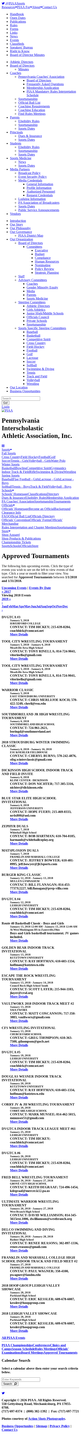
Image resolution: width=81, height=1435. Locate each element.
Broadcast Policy (29, 173)
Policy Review (44, 269)
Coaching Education (31, 110)
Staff (21, 276)
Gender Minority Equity (42, 287)
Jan (4, 606)
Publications (18, 21)
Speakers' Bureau (21, 47)
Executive (41, 250)
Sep (49, 606)
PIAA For (23, 7)
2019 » (6, 599)
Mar (15, 606)
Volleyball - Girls (39, 460)
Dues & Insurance (30, 136)
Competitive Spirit (38, 339)
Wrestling (33, 383)
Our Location (19, 387)
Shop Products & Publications (21, 538)
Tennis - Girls (19, 460)
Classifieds (17, 43)
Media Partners (20, 169)
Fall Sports (9, 453)
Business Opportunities (25, 391)
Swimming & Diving (40, 369)
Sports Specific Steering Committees (42, 328)
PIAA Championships (17, 1345)
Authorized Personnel (41, 191)
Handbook (17, 14)
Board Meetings (32, 1352)
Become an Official (41, 509)
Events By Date (40, 588)
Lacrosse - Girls (49, 479)
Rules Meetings (45, 1349)
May (27, 606)
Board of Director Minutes (27, 55)
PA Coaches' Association (18, 501)
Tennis (31, 372)
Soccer (31, 361)
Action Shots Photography (46, 1418)
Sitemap (41, 1426)
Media (31, 291)
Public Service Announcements (38, 210)
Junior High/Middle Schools (45, 313)
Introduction (18, 220)
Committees (34, 246)
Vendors (15, 213)
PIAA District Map (30, 235)
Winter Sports (11, 464)
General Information (40, 184)
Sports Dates (26, 128)
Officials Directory (42, 516)
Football (32, 350)
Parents (15, 117)
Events (14, 40)
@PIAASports (15, 3)
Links (13, 32)
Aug (43, 606)
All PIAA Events (13, 1338)
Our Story (16, 224)
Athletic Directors (21, 62)
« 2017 (6, 591)
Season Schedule (23, 1349)
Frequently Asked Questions (45, 84)
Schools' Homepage (15, 494)
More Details (19, 634)
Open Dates (18, 18)
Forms (14, 29)
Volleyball (33, 380)
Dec (65, 606)
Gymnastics (58, 468)
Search (8, 1383)
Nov (60, 606)
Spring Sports (11, 475)
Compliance (43, 258)
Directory (53, 494)
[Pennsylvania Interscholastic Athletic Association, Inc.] (7, 410)
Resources (8, 7)
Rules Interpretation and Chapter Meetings (29, 527)
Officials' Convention (16, 520)
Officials (7, 505)
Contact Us (49, 7)
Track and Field (37, 376)
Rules (13, 25)
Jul (38, 606)
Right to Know (20, 51)
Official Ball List (29, 102)
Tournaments (62, 501)
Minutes (23, 69)
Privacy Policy (60, 1426)
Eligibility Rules (28, 121)
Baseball (32, 332)
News (14, 36)
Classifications (37, 494)
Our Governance (21, 232)
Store (5, 531)
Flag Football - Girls (26, 479)
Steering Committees (31, 302)
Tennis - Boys (21, 486)
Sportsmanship (28, 99)
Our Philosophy (20, 228)
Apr (21, 606)
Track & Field (39, 486)
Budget (39, 254)
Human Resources (47, 261)
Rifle (32, 472)
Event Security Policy (32, 176)
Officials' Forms (40, 520)
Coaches (15, 73)
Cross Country (36, 343)
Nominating (42, 265)
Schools (7, 490)
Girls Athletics (36, 309)
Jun (33, 606)
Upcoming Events (14, 588)
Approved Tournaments (60, 1352)
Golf (30, 354)
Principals (16, 132)
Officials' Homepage (15, 509)
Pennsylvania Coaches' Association (41, 76)
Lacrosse (32, 358)
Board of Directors (22, 65)
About (36, 7)
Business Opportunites (17, 1426)
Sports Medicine (20, 158)
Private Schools (37, 320)
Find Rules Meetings (31, 113)
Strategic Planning (47, 272)
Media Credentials (30, 180)
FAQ (5, 516)
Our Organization (21, 239)
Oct (54, 606)
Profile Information (39, 188)
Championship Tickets (16, 542)
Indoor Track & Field (15, 472)
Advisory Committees (32, 280)
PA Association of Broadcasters (38, 202)
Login (6, 407)
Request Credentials (40, 195)
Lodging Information (32, 199)
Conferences (41, 1345)
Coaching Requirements (34, 106)
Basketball (33, 335)
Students (15, 143)
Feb (9, 606)
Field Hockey (35, 346)
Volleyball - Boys (59, 486)
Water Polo (58, 460)
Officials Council (38, 317)
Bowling (21, 468)
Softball (32, 365)
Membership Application (43, 88)
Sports (6, 449)
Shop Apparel (11, 535)
